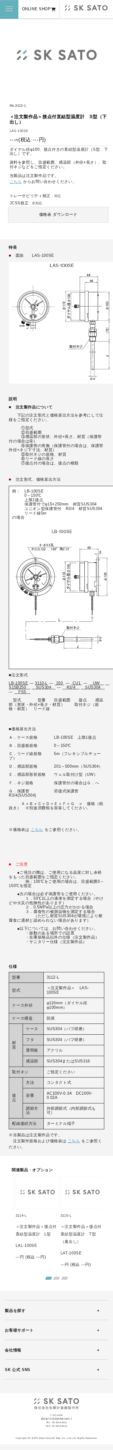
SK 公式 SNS (17, 1370)
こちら (16, 182)
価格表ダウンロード (58, 214)
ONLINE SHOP (36, 9)
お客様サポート (19, 1330)
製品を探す (15, 1311)
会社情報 (13, 1350)
